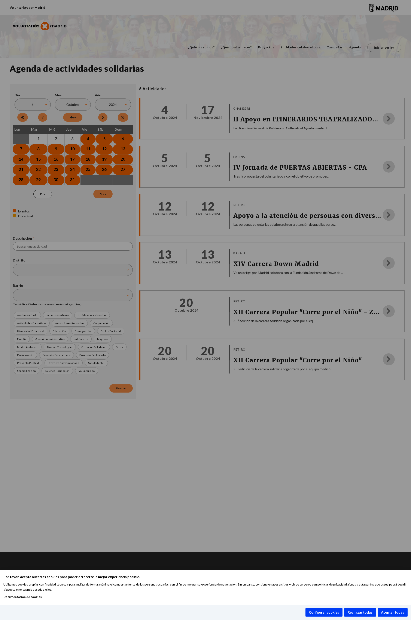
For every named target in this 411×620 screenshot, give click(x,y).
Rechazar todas (360, 612)
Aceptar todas (392, 612)
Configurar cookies (324, 612)
